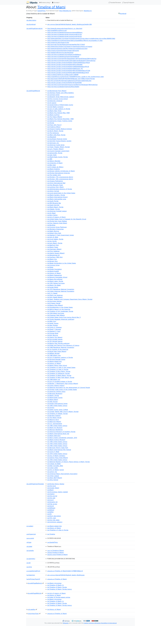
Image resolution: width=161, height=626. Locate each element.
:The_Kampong (53, 133)
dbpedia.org (88, 11)
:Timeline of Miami (55, 550)
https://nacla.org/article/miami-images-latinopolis (63, 50)
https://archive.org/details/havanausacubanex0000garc (65, 32)
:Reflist (50, 512)
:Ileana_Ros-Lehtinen (54, 279)
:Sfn (49, 514)
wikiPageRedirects (35, 583)
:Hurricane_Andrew (54, 301)
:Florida (50, 123)
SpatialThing (41, 11)
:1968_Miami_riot (53, 379)
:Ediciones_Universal (54, 101)
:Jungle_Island (52, 287)
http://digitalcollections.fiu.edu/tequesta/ (60, 52)
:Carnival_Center (53, 95)
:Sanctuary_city (53, 143)
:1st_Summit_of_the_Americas (57, 349)
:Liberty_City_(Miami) (54, 337)
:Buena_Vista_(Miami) (55, 305)
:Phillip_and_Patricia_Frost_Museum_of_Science (63, 345)
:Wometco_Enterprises (55, 229)
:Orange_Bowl (52, 333)
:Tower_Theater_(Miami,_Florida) (58, 147)
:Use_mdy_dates (53, 520)
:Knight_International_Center (57, 403)
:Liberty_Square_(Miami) (55, 253)
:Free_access (52, 504)
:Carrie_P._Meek (53, 452)
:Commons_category (54, 522)
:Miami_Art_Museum (54, 428)
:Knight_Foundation (54, 269)
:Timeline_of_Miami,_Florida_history (59, 589)
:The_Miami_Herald (54, 418)
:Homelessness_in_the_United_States (60, 307)
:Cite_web (51, 498)
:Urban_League (53, 476)
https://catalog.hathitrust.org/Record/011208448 (62, 75)
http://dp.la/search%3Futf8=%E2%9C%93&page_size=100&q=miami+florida (71, 79)
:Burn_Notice (52, 215)
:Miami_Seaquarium (54, 275)
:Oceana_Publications (55, 181)
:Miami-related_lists (54, 361)
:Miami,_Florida (53, 395)
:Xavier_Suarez (52, 323)
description (31, 20)
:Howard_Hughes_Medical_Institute (59, 129)
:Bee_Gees (51, 165)
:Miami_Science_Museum (56, 440)
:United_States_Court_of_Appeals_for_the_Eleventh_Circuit (66, 219)
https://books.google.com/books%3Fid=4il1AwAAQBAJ (64, 83)
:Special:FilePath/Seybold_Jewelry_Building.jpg (65, 575)
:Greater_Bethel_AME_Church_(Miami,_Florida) (62, 412)
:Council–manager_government (58, 151)
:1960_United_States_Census (57, 446)
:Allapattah (51, 137)
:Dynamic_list (52, 502)
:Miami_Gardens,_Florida (56, 195)
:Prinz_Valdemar (53, 251)
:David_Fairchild (53, 205)
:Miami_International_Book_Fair (58, 434)
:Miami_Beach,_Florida (55, 207)
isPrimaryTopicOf (33, 579)
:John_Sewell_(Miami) (54, 297)
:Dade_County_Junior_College (57, 410)
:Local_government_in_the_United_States (61, 193)
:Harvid (50, 506)
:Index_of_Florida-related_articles (58, 597)
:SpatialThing (52, 542)
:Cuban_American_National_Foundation (60, 291)
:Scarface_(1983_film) (55, 257)
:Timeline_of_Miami (57, 579)
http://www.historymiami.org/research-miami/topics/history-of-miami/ (69, 46)
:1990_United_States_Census (57, 442)
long (29, 567)
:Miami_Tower (52, 247)
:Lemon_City (52, 472)
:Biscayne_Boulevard (54, 393)
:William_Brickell (53, 353)
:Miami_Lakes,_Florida (55, 281)
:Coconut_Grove (53, 265)
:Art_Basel (51, 213)
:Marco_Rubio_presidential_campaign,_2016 (62, 438)
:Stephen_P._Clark (53, 331)
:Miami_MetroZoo (54, 436)
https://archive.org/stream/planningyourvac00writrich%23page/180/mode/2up (72, 85)
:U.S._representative (54, 424)
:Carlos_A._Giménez (54, 327)
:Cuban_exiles (52, 468)
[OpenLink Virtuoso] (66, 621)
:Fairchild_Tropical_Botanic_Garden (59, 141)
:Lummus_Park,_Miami (55, 187)
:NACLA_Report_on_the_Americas (58, 309)
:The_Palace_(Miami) (54, 117)
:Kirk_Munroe (52, 335)
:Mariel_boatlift (53, 271)
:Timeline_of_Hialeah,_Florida (57, 414)
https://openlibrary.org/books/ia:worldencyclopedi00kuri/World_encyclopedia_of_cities (75, 40)
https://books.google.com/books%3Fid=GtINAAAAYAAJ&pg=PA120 (68, 67)
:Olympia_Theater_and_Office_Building (60, 93)
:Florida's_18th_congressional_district (60, 179)
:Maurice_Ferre (53, 420)
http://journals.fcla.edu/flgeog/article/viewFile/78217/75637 (66, 44)
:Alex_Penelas (52, 325)
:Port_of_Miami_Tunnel (55, 470)
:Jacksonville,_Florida (54, 153)
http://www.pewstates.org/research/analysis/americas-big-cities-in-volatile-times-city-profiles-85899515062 (81, 38)
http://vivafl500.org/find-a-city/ (57, 30)
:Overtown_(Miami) (54, 249)
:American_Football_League (57, 211)
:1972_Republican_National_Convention (60, 289)
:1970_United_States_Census (57, 454)
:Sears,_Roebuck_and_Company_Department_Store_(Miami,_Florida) (69, 299)
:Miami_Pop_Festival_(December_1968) (60, 119)
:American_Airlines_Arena (56, 391)
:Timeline (51, 534)
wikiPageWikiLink (33, 91)
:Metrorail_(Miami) (54, 422)
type (28, 542)
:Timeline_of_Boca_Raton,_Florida (58, 371)
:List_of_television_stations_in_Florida (60, 357)
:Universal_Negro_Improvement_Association (62, 474)
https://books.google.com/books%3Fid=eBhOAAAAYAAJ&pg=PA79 (68, 73)
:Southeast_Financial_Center (57, 139)
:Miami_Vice (52, 259)
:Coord (50, 500)
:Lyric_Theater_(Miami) (55, 149)
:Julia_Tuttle (51, 155)
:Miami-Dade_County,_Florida (57, 157)
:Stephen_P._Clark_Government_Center (60, 235)
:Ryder (50, 267)
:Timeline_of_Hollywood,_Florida (58, 373)
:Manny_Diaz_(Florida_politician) (58, 343)
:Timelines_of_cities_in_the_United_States (61, 367)
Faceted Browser (115, 2)
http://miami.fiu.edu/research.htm (58, 42)
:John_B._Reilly (52, 237)
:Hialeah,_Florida (53, 209)
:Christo (50, 408)
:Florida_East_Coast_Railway (57, 221)
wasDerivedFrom (33, 571)
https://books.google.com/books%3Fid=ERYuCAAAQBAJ (64, 65)
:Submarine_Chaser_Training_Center (59, 121)
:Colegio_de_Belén (54, 464)
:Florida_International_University (58, 173)
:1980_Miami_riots (54, 355)
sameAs (30, 550)
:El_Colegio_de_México (55, 167)
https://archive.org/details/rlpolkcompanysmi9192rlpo (64, 36)
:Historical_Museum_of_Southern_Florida (61, 432)
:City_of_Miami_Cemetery (56, 456)
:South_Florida (52, 201)
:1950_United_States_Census (57, 460)
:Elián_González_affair (55, 466)
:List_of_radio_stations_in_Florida (58, 109)
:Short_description (54, 516)
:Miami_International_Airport (57, 197)
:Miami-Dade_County (54, 397)
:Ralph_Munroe (53, 231)
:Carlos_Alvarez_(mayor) (55, 385)
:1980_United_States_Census (57, 426)
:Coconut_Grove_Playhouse (57, 227)
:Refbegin (51, 508)
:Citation (51, 494)
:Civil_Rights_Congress (55, 107)
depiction (30, 575)
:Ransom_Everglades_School (57, 277)
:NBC (49, 159)
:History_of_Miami (54, 273)
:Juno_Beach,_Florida (54, 243)
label (29, 546)
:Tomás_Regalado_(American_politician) (60, 319)
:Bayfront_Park (53, 245)
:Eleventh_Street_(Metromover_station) (60, 97)
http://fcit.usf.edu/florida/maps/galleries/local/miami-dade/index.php (69, 81)
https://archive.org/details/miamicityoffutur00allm (63, 87)
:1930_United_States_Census (57, 444)
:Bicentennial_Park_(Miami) (56, 91)
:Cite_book (51, 486)
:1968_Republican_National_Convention (60, 347)
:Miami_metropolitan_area (56, 199)
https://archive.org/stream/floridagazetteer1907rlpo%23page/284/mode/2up (71, 58)
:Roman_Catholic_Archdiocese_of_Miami (61, 171)
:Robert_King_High (54, 233)
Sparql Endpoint (129, 2)
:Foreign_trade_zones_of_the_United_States (62, 389)
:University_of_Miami (54, 163)
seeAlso (31, 609)
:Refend (50, 510)
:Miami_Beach (52, 399)
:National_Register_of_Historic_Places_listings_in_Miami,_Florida (68, 462)
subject (29, 526)
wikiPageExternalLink (34, 28)
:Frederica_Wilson (53, 127)
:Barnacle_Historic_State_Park (57, 448)
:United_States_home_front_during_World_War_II (63, 317)
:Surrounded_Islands (54, 339)
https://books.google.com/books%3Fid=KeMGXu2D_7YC (65, 69)
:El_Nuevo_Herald (53, 303)
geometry (30, 559)
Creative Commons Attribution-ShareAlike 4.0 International (100, 623)
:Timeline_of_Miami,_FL (55, 585)
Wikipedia (65, 623)
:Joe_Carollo (52, 241)
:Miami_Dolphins (53, 169)
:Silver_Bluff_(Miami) (54, 478)
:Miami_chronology (54, 583)
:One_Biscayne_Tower (55, 185)
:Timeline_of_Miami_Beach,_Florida (59, 375)
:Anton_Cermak (53, 191)
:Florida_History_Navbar (55, 484)
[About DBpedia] (31, 2)
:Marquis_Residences (55, 430)
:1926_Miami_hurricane (55, 313)
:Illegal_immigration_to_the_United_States (61, 263)
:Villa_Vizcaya (52, 401)
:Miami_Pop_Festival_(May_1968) (58, 113)
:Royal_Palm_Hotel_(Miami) (56, 351)
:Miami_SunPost (53, 115)
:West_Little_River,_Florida (56, 135)
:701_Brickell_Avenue (54, 341)
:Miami (50, 490)
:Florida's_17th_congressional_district (60, 177)
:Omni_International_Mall (56, 183)
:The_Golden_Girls (54, 175)
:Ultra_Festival (52, 480)
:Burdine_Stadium (54, 416)
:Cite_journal (52, 496)
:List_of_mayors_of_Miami (56, 217)
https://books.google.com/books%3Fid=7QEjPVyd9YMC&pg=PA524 (68, 63)
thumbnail (31, 24)
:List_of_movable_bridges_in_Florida (59, 381)
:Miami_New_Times (54, 111)
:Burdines (51, 225)
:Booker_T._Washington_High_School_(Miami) (62, 383)
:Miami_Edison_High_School (57, 365)
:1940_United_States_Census (57, 405)
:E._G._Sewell (52, 293)
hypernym (31, 534)
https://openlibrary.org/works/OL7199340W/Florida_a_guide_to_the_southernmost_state (75, 77)
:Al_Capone (51, 103)
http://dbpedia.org (65, 11)
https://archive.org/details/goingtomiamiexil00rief (63, 56)
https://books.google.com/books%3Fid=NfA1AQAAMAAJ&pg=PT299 (68, 71)
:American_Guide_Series (55, 145)
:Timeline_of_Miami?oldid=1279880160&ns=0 (65, 571)
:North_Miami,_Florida (55, 131)
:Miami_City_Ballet (54, 285)
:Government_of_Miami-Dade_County (60, 105)
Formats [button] (56, 2)
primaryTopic (33, 613)
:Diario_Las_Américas (55, 295)
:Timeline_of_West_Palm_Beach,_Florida (60, 377)
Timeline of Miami (51, 7)
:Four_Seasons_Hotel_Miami (57, 223)
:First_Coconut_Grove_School (57, 99)
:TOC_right (51, 518)
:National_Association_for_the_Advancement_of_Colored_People (68, 387)
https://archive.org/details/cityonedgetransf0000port (64, 54)
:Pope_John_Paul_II (54, 125)
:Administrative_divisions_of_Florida (59, 189)
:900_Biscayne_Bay (54, 203)
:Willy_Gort (51, 321)
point (30, 538)
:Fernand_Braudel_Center (56, 359)
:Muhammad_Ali (53, 255)
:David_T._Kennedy (54, 329)
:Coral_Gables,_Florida (55, 239)
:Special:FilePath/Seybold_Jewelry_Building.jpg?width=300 (69, 24)
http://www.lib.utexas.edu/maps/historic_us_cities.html (64, 28)
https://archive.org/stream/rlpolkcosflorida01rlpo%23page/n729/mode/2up (71, 60)
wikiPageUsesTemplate (35, 484)
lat (28, 563)
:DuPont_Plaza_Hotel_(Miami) (57, 458)
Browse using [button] (45, 2)
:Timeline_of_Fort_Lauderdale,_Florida (60, 311)
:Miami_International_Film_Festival (59, 450)
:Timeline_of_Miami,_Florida (57, 587)
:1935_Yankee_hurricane (56, 283)
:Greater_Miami (53, 488)
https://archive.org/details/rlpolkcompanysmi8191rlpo (64, 34)
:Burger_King (52, 261)
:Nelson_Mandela (53, 161)
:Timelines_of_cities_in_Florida (57, 369)
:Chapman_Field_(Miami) (56, 315)
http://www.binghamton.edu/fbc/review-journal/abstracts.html (67, 48)
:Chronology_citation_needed (57, 492)
